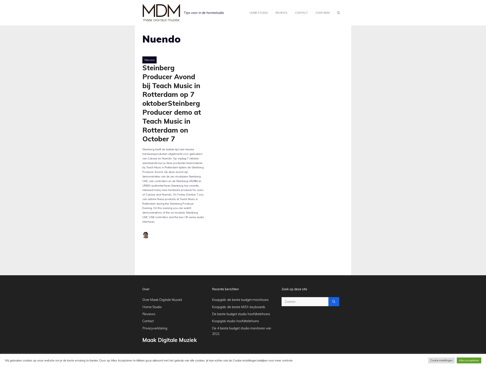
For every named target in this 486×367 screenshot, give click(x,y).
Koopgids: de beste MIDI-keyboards (238, 307)
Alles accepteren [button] (469, 360)
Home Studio (152, 307)
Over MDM (323, 12)
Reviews (281, 12)
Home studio (259, 12)
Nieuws (149, 60)
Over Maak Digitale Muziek (162, 300)
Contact (301, 12)
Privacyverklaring (154, 328)
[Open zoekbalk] (338, 12)
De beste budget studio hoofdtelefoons (241, 314)
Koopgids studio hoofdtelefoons (235, 321)
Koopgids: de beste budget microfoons (240, 300)
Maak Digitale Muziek (169, 340)
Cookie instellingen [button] (441, 360)
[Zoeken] (333, 301)
